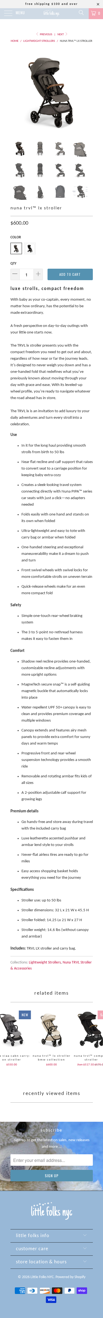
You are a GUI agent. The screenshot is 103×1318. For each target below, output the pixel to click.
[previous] (15, 91)
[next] (87, 91)
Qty (13, 263)
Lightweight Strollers (45, 962)
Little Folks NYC (42, 1277)
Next (60, 34)
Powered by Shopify (70, 1277)
